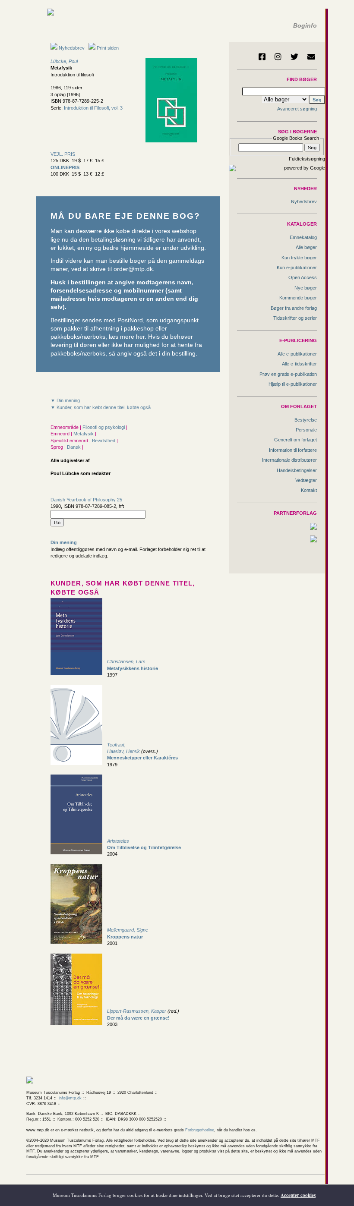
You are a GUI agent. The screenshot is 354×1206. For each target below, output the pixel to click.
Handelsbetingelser (297, 470)
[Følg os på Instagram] (278, 56)
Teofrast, (116, 744)
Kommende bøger (298, 297)
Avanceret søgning (297, 108)
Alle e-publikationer (297, 353)
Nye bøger (305, 287)
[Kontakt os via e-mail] (311, 56)
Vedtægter (306, 480)
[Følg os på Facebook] (262, 56)
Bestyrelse (305, 419)
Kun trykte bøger (299, 257)
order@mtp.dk (133, 269)
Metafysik (84, 433)
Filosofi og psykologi (104, 427)
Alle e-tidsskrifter (299, 363)
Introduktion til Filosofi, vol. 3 (93, 107)
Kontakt (309, 490)
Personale (306, 429)
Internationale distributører (289, 460)
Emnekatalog (303, 237)
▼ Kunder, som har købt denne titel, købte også (101, 407)
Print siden (107, 47)
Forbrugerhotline (199, 1130)
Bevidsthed (104, 440)
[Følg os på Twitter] (294, 56)
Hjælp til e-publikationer (293, 384)
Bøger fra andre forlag (294, 308)
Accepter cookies (298, 1195)
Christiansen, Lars (126, 661)
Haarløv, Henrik (123, 751)
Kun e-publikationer (297, 267)
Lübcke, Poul (64, 61)
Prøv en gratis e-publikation (288, 374)
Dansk (74, 447)
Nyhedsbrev (71, 47)
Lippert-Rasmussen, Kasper (136, 1011)
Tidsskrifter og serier (295, 318)
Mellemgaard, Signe (127, 929)
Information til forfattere (293, 450)
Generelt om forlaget (295, 439)
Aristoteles (118, 841)
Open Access (302, 277)
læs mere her (127, 337)
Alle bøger (306, 247)
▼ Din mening (65, 400)
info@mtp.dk (70, 1098)
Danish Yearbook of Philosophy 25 (86, 499)
